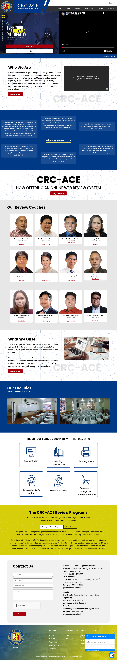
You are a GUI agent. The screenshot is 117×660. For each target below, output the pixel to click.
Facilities (100, 8)
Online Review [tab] (70, 527)
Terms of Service (83, 636)
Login (111, 3)
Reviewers (78, 8)
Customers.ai (96, 650)
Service (83, 644)
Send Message (19, 614)
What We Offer (89, 8)
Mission (68, 8)
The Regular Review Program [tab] (51, 527)
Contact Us (111, 8)
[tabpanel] (58, 540)
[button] (10, 411)
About (59, 8)
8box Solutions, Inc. (76, 656)
